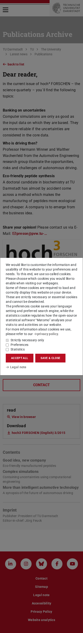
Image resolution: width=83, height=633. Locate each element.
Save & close (50, 358)
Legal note (18, 367)
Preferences (19, 345)
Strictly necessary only (27, 340)
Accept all (19, 358)
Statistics (18, 349)
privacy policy (47, 334)
